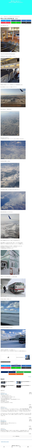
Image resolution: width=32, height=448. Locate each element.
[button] (29, 215)
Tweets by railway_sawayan (5, 441)
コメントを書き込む (16, 436)
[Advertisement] (16, 9)
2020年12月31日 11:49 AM (4, 393)
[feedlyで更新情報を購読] (23, 372)
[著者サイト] (8, 372)
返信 (30, 404)
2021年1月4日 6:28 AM (3, 429)
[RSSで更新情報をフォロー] (16, 374)
